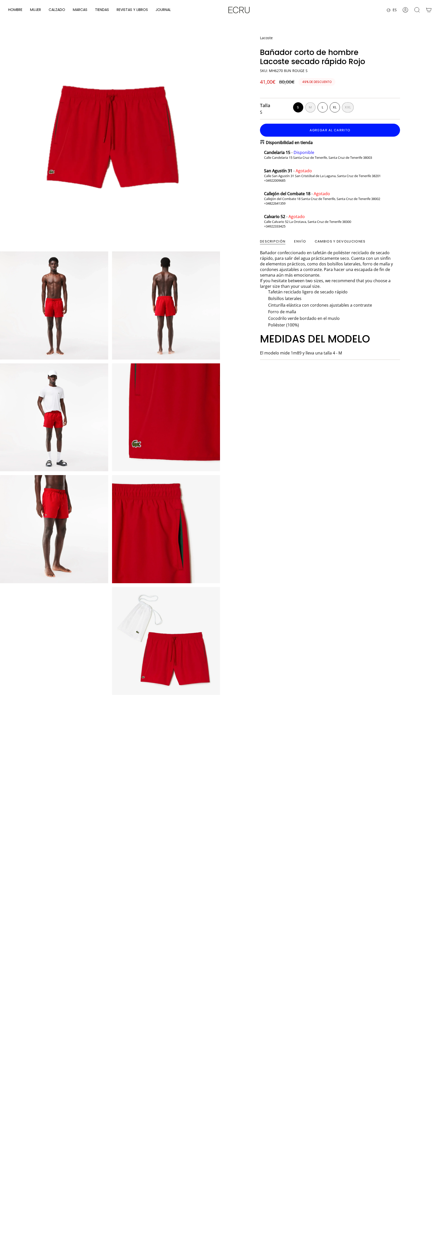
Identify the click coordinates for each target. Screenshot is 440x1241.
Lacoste (266, 37)
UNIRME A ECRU (302, 1208)
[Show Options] (336, 1195)
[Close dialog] (430, 1131)
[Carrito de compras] (429, 10)
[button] (15, 10)
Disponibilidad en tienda (289, 142)
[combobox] (301, 1195)
